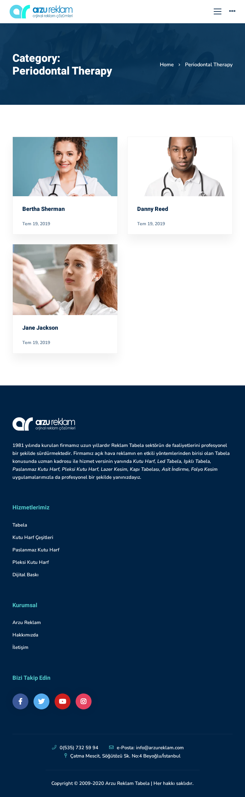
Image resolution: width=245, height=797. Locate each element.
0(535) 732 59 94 (79, 747)
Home (167, 64)
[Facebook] (20, 701)
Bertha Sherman (43, 209)
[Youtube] (63, 701)
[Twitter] (41, 701)
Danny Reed (152, 209)
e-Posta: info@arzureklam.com (150, 747)
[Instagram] (84, 701)
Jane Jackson (40, 328)
